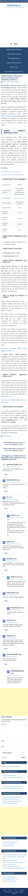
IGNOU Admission (7, 436)
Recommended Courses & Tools (14, 71)
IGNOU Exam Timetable (14, 54)
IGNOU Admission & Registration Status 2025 (14, 855)
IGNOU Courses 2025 (8, 844)
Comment (4, 724)
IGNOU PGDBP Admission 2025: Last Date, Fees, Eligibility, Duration (14, 449)
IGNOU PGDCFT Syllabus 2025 (12, 171)
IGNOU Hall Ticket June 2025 (10, 803)
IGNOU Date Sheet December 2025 (12, 797)
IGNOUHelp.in (14, 5)
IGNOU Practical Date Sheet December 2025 (14, 862)
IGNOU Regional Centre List (10, 879)
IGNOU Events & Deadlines (14, 49)
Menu (16, 44)
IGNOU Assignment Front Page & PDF (12, 777)
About (4, 890)
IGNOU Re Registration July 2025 (11, 866)
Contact (16, 890)
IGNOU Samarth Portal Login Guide (12, 766)
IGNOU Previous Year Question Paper (12, 786)
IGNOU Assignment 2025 (9, 775)
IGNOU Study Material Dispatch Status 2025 (14, 868)
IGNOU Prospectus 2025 (9, 864)
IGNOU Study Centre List (9, 881)
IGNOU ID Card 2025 (8, 846)
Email (3, 746)
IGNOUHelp (17, 82)
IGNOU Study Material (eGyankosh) (12, 788)
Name (3, 741)
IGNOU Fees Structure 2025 (10, 860)
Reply (5, 474)
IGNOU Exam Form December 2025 (12, 801)
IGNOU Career (14, 67)
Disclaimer (22, 890)
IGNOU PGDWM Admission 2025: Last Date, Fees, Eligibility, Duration (14, 443)
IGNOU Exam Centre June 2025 (11, 799)
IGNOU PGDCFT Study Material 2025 (13, 175)
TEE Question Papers (14, 58)
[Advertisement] (14, 26)
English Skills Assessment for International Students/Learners (14, 63)
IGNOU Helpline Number (9, 877)
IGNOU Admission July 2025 (10, 842)
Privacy (10, 890)
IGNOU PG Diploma (19, 198)
